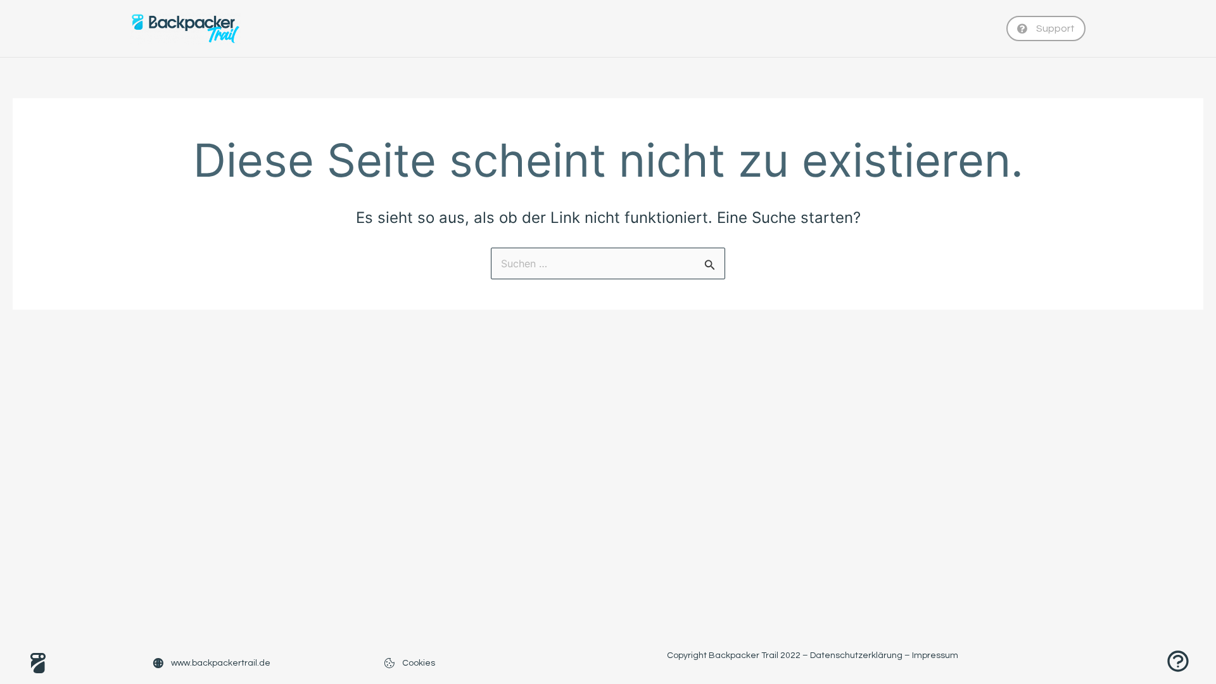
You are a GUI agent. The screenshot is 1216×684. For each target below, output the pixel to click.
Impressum (935, 655)
